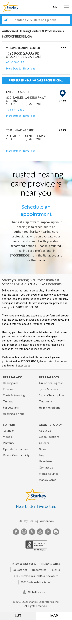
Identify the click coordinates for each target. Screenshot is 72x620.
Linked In (48, 531)
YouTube (40, 531)
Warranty (8, 443)
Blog (42, 455)
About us (45, 430)
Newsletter (46, 461)
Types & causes (48, 389)
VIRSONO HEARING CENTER (23, 47)
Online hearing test (51, 383)
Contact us (46, 467)
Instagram (24, 531)
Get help (8, 430)
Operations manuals (15, 449)
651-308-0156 (15, 62)
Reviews (8, 389)
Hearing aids (10, 383)
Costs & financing (14, 395)
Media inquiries (48, 473)
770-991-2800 (15, 109)
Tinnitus (8, 401)
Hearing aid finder (14, 413)
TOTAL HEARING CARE (20, 130)
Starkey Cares (47, 479)
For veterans (11, 407)
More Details (13, 68)
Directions (29, 68)
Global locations (49, 436)
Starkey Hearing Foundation (36, 521)
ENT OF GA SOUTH (17, 92)
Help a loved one (49, 407)
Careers (44, 443)
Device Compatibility (16, 455)
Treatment (45, 401)
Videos (7, 436)
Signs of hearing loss (51, 395)
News (42, 449)
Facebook (16, 531)
